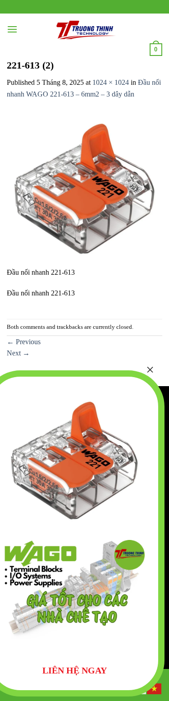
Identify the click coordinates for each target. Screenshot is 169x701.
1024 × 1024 (110, 82)
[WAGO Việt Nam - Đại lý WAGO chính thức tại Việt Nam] (83, 29)
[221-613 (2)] (84, 188)
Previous (24, 342)
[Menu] (12, 29)
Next (18, 353)
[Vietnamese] (154, 688)
